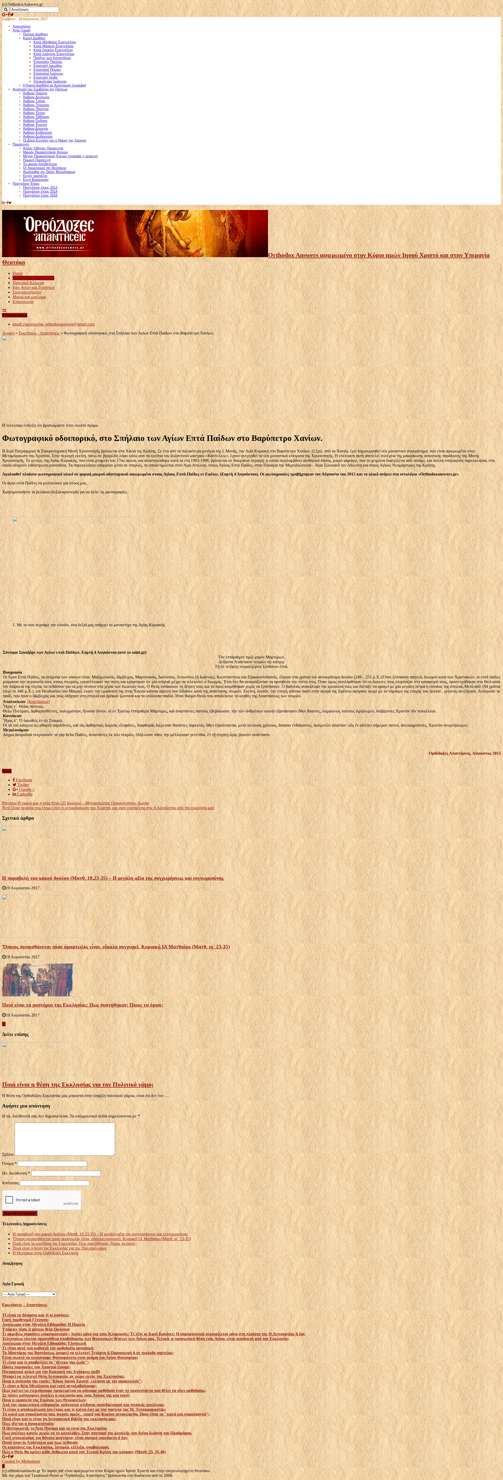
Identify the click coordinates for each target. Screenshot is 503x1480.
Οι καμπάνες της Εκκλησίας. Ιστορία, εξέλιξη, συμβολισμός (55, 1447)
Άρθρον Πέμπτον (36, 109)
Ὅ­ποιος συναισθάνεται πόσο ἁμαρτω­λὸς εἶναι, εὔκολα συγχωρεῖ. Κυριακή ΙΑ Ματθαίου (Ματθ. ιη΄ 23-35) (116, 946)
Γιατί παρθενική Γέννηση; (25, 1319)
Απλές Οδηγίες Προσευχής (43, 148)
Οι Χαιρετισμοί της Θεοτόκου (44, 168)
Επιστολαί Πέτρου (47, 70)
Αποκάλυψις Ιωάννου (50, 81)
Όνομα (9, 1163)
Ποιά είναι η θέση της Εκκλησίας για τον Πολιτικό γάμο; (78, 1084)
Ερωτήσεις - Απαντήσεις (39, 333)
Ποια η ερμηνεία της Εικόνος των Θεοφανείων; (44, 1400)
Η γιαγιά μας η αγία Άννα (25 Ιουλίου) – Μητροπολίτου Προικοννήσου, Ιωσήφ (75, 803)
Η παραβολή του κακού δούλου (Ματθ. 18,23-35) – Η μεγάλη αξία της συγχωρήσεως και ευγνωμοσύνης (113, 878)
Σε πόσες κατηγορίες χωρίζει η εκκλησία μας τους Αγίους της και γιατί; (66, 1395)
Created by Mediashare (21, 1461)
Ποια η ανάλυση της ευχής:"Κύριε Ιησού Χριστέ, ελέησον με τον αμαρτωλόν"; (72, 1381)
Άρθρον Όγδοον (35, 121)
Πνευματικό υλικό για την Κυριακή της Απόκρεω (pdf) (51, 1371)
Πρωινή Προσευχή (37, 160)
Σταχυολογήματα (27, 292)
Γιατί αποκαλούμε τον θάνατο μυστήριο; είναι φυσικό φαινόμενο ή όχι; (65, 1437)
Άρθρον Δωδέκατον (38, 136)
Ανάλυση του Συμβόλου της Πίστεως (40, 89)
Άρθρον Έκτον (34, 113)
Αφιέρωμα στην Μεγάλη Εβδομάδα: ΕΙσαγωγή (44, 1343)
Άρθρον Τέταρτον (36, 105)
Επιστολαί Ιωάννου (48, 73)
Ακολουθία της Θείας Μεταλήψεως (49, 172)
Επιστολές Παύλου (48, 62)
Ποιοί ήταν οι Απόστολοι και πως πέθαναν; (40, 1442)
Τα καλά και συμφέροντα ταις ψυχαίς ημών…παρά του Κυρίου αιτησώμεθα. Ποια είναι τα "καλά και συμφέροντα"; (106, 1414)
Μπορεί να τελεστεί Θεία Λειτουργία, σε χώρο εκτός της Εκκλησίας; (63, 1376)
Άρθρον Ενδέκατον (37, 132)
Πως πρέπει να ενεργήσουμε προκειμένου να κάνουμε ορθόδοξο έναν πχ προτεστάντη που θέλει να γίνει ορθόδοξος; (104, 1390)
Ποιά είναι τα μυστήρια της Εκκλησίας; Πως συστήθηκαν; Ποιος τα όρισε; (82, 1005)
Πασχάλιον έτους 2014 (40, 191)
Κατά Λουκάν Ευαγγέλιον (53, 50)
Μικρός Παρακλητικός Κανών (45, 152)
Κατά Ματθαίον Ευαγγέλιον (55, 42)
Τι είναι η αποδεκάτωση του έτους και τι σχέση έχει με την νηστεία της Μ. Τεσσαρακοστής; (84, 1409)
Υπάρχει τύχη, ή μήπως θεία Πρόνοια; (36, 1329)
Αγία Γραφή (21, 30)
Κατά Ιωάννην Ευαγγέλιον (54, 54)
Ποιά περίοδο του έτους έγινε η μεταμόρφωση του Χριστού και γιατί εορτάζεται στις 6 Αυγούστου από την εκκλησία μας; (108, 808)
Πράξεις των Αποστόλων (52, 58)
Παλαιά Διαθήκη (35, 34)
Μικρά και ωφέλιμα (29, 297)
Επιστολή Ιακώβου (48, 66)
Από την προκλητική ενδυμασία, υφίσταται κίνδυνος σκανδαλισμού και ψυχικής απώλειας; (83, 1404)
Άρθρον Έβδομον (36, 117)
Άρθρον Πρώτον (35, 93)
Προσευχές (21, 144)
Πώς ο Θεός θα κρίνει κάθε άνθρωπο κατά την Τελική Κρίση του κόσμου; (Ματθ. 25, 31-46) (84, 1452)
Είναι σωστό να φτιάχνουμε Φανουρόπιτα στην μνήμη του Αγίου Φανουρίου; (70, 1357)
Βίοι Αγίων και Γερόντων (34, 287)
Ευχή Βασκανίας (36, 180)
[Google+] (5, 14)
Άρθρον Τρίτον (34, 101)
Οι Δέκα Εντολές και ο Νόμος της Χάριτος (54, 140)
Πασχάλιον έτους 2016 (40, 195)
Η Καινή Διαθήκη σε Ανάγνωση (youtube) (54, 85)
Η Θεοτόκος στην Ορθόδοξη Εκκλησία (45, 1253)
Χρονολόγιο (21, 26)
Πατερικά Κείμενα (28, 282)
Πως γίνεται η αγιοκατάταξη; (28, 1423)
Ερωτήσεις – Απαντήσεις (33, 278)
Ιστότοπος (10, 1183)
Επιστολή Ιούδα (46, 77)
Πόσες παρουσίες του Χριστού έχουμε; (36, 1367)
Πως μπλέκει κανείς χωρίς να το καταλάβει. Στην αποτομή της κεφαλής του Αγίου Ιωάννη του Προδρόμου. (97, 1433)
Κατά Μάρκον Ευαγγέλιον (54, 46)
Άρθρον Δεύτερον (36, 97)
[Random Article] (4, 310)
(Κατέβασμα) (39, 701)
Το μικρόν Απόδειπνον (40, 164)
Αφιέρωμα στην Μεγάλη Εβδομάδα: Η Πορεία (43, 1324)
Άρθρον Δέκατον (35, 129)
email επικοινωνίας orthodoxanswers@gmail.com (54, 324)
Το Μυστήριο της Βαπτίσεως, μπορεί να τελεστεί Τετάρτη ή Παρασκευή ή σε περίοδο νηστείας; (88, 1353)
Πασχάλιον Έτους (26, 184)
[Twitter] (12, 14)
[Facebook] (9, 14)
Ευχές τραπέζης (35, 176)
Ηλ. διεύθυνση (16, 1173)
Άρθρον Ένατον (35, 125)
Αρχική (8, 333)
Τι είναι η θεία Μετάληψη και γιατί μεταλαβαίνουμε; (49, 1386)
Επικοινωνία (23, 301)
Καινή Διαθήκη (34, 38)
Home (18, 273)
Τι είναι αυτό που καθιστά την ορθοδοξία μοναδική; (48, 1348)
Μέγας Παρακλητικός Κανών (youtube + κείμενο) (60, 156)
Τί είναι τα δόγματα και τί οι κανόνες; (35, 1315)
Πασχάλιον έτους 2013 (40, 188)
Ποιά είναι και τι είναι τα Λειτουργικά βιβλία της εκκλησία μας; (59, 1419)
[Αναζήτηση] (5, 9)
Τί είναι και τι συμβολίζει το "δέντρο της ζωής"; (45, 1362)
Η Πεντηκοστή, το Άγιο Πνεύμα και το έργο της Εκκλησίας (54, 1428)
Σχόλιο (8, 1154)
